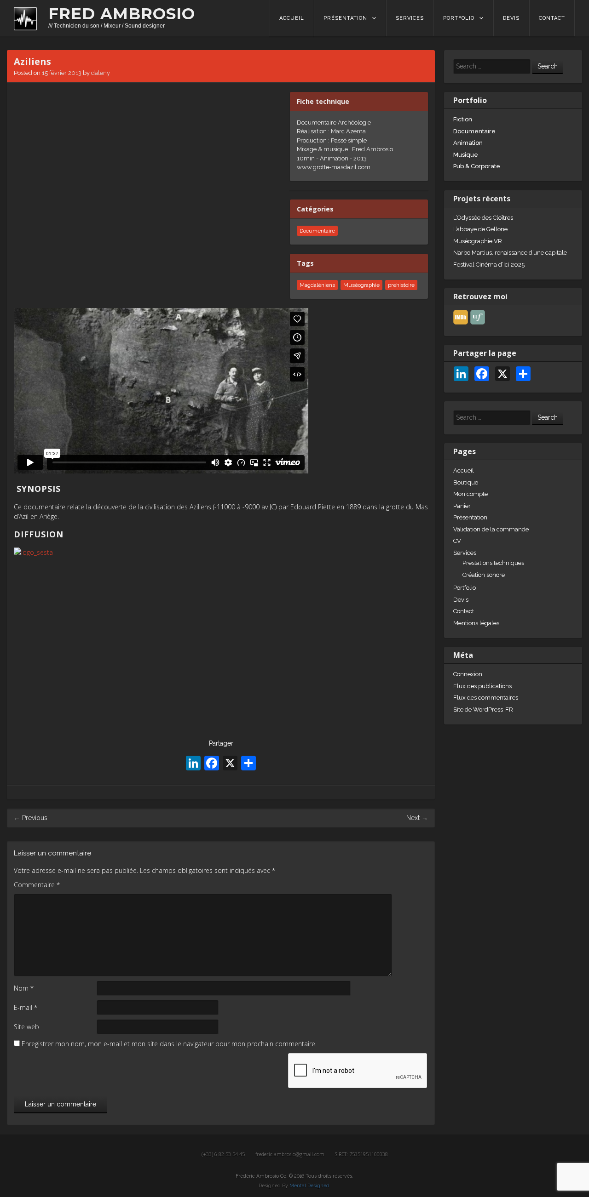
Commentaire (37, 884)
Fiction (462, 119)
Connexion (467, 674)
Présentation (345, 18)
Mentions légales (476, 623)
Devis (511, 18)
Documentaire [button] (317, 231)
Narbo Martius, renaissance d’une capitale (510, 252)
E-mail (25, 1007)
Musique (465, 154)
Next (417, 817)
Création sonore (483, 574)
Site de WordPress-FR (483, 709)
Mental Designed (309, 1185)
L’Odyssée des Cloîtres (483, 217)
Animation (468, 142)
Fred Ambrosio (121, 13)
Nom (24, 988)
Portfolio (458, 18)
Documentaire (474, 131)
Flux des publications (482, 686)
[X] (230, 764)
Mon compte (470, 493)
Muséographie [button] (361, 285)
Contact (552, 18)
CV (457, 540)
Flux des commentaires (485, 697)
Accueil (291, 18)
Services (410, 18)
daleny (100, 72)
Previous (30, 817)
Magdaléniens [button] (317, 285)
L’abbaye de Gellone (480, 229)
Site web (26, 1026)
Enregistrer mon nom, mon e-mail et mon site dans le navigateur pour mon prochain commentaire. (169, 1043)
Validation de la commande (491, 529)
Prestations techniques (493, 562)
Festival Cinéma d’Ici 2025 (489, 264)
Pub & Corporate (476, 166)
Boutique (465, 482)
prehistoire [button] (401, 285)
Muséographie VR (477, 241)
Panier (462, 505)
